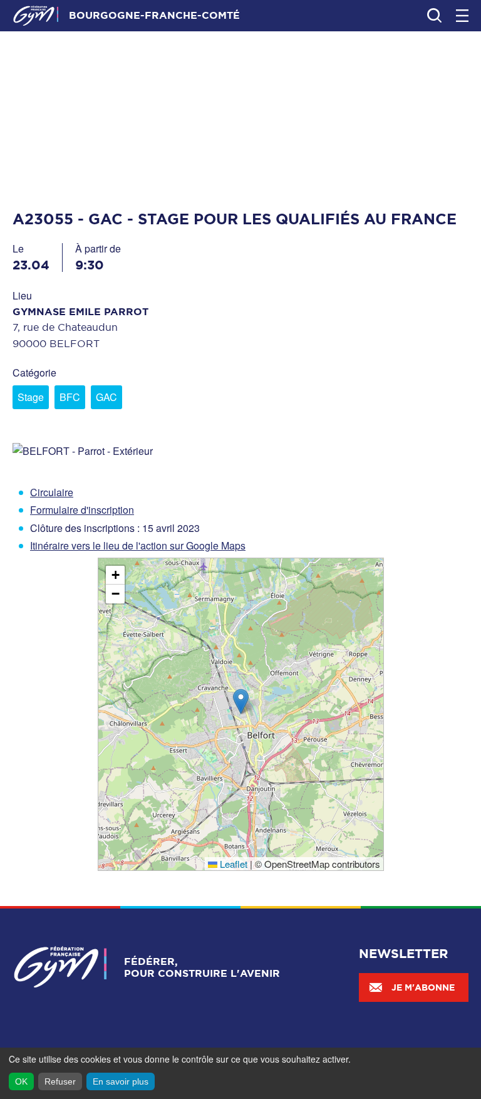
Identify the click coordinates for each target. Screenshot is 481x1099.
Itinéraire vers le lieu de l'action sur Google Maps (138, 545)
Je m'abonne (423, 987)
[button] (241, 701)
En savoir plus (120, 1081)
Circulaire (51, 492)
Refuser (60, 1081)
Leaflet (232, 863)
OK (21, 1081)
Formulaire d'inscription (82, 510)
